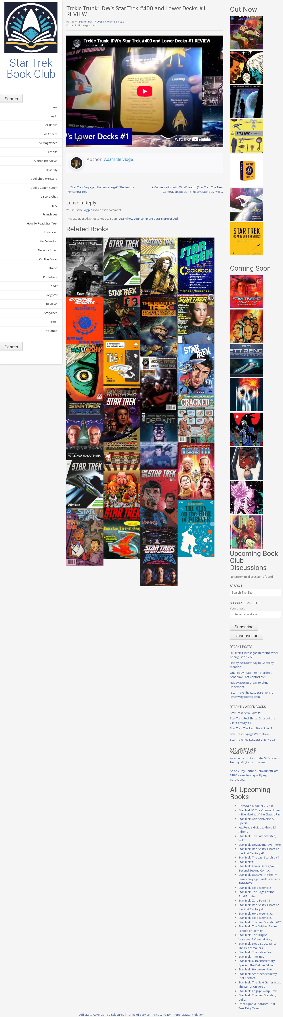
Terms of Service (138, 1015)
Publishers (50, 277)
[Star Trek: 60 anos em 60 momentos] (246, 254)
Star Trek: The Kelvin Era (255, 952)
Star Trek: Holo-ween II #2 (256, 913)
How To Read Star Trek (42, 223)
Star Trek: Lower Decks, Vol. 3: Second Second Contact (258, 868)
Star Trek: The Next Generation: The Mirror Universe (260, 984)
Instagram (50, 232)
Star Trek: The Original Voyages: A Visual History (255, 937)
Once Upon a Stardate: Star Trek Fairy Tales (257, 1006)
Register (51, 295)
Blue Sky (51, 170)
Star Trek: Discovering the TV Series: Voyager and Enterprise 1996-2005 (259, 879)
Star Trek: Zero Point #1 (245, 713)
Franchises (50, 214)
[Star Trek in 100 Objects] (246, 151)
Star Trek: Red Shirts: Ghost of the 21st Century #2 (259, 851)
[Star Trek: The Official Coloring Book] (246, 220)
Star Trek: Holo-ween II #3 (256, 918)
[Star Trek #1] (246, 547)
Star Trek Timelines (251, 957)
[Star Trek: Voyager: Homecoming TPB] (246, 117)
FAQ (54, 206)
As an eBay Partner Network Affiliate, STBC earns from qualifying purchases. (254, 775)
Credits (52, 152)
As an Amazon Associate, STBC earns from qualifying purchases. (255, 760)
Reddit (53, 286)
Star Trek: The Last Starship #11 (260, 857)
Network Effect (47, 250)
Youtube (51, 331)
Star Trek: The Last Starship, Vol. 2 (252, 740)
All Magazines (48, 143)
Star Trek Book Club (31, 68)
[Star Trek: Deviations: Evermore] (246, 445)
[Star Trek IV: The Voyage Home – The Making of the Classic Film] (246, 307)
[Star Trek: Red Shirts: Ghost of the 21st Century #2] (246, 479)
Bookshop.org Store (44, 179)
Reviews (51, 304)
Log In (53, 116)
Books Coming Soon (44, 188)
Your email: (237, 608)
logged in (90, 210)
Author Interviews (45, 161)
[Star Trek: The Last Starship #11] (246, 513)
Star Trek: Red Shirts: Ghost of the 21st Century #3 (259, 907)
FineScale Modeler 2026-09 (256, 806)
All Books (51, 125)
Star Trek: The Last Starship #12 (251, 728)
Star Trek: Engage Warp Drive (249, 734)
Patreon (52, 268)
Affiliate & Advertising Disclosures (101, 1015)
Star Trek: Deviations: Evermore (260, 845)
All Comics (50, 134)
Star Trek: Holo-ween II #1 (256, 888)
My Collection (48, 241)
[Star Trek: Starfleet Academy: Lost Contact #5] (246, 48)
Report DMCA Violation (189, 1015)
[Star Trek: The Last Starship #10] (246, 83)
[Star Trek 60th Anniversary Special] (246, 341)
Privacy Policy (162, 1015)
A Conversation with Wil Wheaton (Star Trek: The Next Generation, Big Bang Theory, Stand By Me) (187, 189)
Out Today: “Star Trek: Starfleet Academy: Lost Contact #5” (251, 675)
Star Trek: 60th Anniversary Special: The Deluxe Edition (257, 963)
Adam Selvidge (115, 21)
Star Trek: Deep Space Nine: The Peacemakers (257, 946)
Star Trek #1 (247, 862)
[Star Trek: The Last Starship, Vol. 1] (246, 410)
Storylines (50, 313)
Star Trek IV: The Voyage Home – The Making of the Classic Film (260, 812)
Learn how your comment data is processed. (148, 219)
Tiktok (53, 322)
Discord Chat (48, 196)
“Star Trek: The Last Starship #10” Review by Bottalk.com (252, 695)
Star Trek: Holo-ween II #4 (256, 969)
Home (53, 107)
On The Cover (48, 259)
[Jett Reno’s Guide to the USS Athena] (246, 376)
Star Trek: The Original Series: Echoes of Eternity (258, 928)
